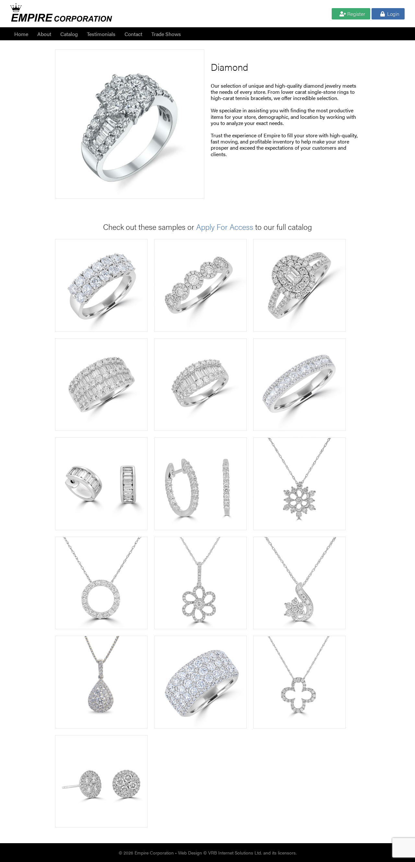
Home (21, 34)
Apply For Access (224, 226)
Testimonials (101, 34)
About (44, 34)
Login (392, 14)
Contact (133, 34)
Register (355, 14)
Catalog (69, 34)
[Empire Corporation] (61, 16)
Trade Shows (166, 34)
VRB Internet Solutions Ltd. (235, 852)
